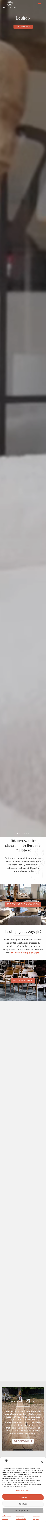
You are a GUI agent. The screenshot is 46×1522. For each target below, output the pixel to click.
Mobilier (23, 74)
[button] (42, 1462)
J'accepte (23, 1497)
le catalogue (24, 1441)
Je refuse (23, 1504)
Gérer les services (22, 1490)
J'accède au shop (23, 980)
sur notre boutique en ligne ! (25, 952)
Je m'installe (23, 83)
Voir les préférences (23, 1510)
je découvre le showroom (23, 904)
